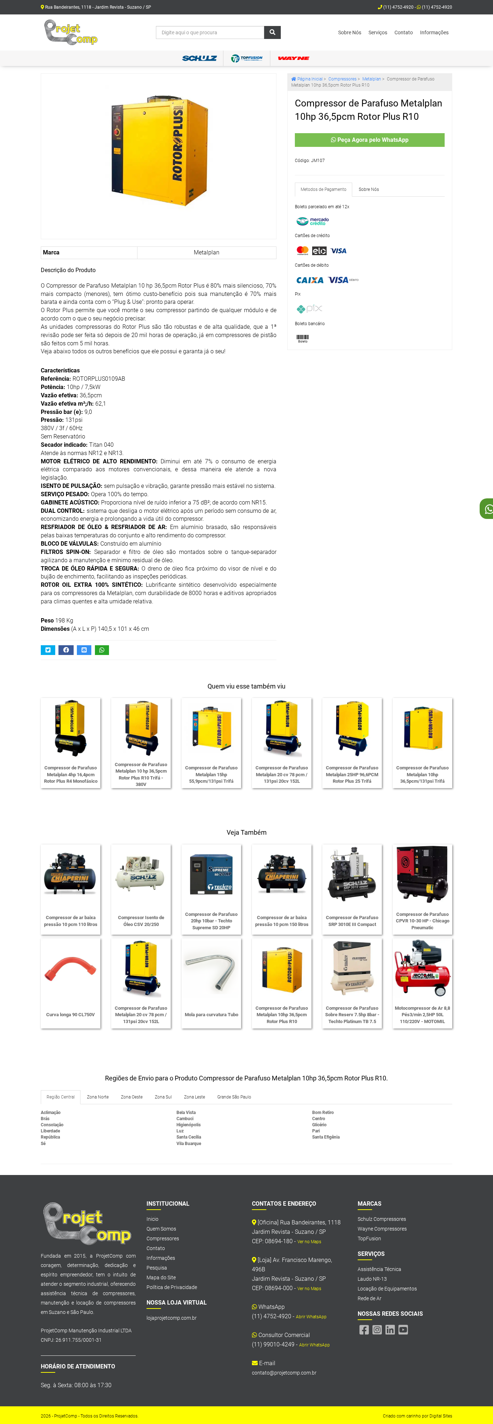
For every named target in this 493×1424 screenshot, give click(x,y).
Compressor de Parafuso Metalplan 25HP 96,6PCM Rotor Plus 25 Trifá (352, 774)
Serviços (377, 32)
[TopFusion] (246, 58)
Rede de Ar (369, 1298)
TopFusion (369, 1238)
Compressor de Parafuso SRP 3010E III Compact (352, 921)
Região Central (61, 1097)
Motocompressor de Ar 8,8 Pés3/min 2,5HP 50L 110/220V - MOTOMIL (422, 1014)
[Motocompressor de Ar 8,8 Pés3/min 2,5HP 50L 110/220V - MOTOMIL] (422, 968)
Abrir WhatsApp (311, 1316)
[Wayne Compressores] (293, 58)
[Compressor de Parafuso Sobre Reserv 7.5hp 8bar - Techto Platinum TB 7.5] (352, 968)
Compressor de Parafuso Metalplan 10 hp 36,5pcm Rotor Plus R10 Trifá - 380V (141, 774)
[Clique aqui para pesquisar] (272, 32)
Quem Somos (161, 1229)
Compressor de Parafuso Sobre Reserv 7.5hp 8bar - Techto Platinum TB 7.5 (352, 1014)
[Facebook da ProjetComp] (364, 1330)
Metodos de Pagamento (323, 189)
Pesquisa (157, 1268)
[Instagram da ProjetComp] (377, 1330)
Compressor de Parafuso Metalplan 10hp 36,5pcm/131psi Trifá (422, 774)
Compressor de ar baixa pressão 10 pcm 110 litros (70, 921)
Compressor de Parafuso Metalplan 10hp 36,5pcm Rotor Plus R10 (282, 1014)
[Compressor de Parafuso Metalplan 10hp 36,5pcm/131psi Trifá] (422, 727)
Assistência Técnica (379, 1269)
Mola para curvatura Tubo (211, 1014)
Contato (403, 32)
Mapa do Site (161, 1277)
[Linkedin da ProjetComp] (390, 1330)
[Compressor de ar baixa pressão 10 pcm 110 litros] (70, 874)
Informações (434, 32)
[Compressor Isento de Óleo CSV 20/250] (141, 874)
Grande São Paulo (234, 1097)
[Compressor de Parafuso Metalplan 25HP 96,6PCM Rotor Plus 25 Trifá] (352, 727)
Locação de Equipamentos (387, 1289)
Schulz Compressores (382, 1219)
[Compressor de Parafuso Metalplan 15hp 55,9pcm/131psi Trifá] (211, 727)
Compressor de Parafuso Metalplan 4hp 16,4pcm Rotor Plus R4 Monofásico (70, 774)
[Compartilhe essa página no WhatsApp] (102, 650)
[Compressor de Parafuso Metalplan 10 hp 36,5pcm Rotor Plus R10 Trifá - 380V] (141, 727)
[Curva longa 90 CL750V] (70, 968)
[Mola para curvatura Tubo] (211, 968)
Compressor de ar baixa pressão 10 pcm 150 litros (282, 921)
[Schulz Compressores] (199, 58)
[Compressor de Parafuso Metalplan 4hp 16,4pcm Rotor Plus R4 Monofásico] (70, 727)
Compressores (163, 1238)
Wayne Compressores (382, 1229)
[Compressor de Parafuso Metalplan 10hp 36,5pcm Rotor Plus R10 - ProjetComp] (71, 32)
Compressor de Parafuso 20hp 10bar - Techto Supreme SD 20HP (211, 921)
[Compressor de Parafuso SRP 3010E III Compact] (352, 874)
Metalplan (206, 252)
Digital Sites (440, 1416)
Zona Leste (194, 1097)
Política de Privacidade (172, 1287)
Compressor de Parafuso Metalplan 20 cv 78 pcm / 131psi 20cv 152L (282, 774)
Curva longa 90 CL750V (70, 1014)
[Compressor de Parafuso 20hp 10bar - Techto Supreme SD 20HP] (211, 874)
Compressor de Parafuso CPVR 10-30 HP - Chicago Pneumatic (422, 921)
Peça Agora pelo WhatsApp (372, 139)
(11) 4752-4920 (436, 7)
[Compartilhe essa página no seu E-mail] (84, 650)
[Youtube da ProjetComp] (403, 1330)
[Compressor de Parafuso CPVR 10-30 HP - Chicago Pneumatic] (422, 874)
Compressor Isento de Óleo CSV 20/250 (141, 921)
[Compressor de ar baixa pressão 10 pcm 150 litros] (281, 874)
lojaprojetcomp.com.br (172, 1318)
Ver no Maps (309, 1241)
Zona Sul (163, 1097)
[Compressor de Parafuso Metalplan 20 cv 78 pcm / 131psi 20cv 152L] (281, 727)
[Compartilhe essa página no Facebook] (66, 650)
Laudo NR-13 (372, 1279)
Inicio (152, 1219)
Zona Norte (98, 1097)
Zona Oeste (132, 1097)
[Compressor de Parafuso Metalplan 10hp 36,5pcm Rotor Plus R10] (158, 146)
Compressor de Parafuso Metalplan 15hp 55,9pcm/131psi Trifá (211, 774)
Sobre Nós (349, 32)
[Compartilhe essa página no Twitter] (48, 650)
